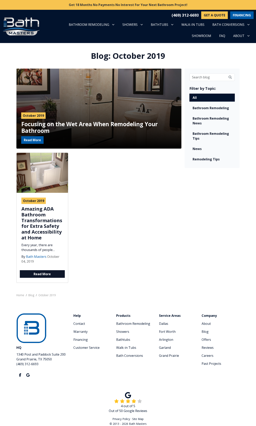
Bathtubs (123, 339)
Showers (122, 331)
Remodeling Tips (206, 159)
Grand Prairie (169, 355)
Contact (79, 323)
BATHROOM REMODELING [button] (89, 24)
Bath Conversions (129, 355)
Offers (206, 339)
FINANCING (242, 15)
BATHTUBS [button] (159, 24)
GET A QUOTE (214, 15)
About (206, 323)
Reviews (208, 347)
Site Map (138, 419)
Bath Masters (36, 256)
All (195, 97)
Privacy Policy (121, 419)
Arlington (166, 339)
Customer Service (86, 347)
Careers (207, 355)
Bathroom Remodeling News (211, 120)
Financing (80, 339)
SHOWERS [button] (130, 24)
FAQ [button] (222, 36)
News (197, 149)
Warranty (80, 331)
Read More (32, 140)
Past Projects (211, 363)
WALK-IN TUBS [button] (192, 24)
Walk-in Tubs (126, 347)
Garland (165, 347)
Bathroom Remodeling (211, 108)
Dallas (163, 323)
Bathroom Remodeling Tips (211, 136)
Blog (205, 331)
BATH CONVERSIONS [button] (228, 24)
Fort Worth (167, 331)
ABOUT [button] (238, 36)
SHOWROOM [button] (201, 36)
